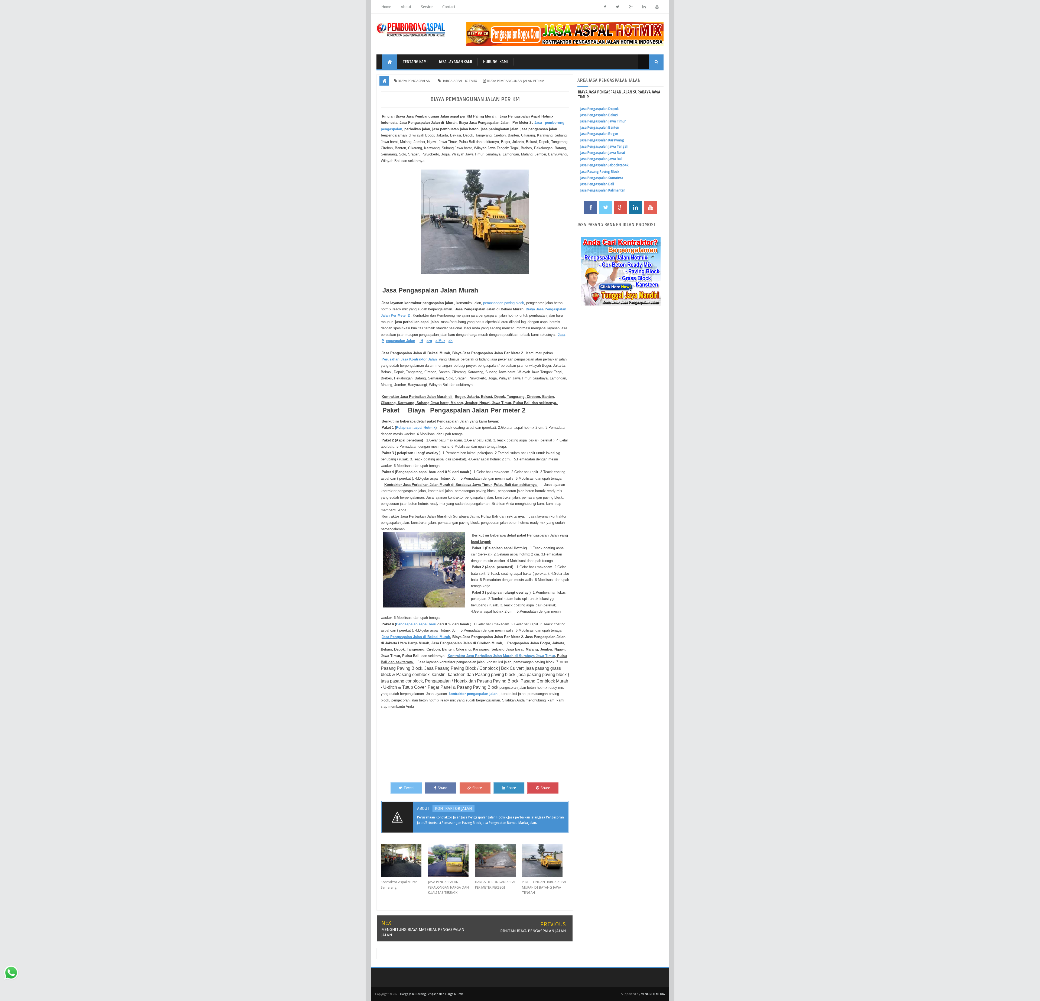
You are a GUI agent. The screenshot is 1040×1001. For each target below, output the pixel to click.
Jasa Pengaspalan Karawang (602, 140)
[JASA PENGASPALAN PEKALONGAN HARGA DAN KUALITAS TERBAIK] (451, 860)
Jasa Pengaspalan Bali (597, 184)
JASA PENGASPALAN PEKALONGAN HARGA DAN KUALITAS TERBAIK (448, 887)
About (406, 7)
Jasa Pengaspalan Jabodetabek (604, 165)
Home (386, 7)
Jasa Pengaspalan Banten (599, 127)
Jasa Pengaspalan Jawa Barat (602, 153)
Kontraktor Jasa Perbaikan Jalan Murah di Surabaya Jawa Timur (501, 656)
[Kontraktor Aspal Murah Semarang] (404, 860)
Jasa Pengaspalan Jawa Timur (603, 121)
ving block (515, 303)
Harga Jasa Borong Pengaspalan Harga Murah (431, 994)
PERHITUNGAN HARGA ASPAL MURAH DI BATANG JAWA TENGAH (544, 887)
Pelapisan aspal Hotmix (415, 427)
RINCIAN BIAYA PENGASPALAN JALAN (533, 931)
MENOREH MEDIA (653, 994)
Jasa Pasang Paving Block (599, 172)
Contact (448, 7)
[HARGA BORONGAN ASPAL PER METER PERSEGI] (498, 860)
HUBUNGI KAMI (495, 62)
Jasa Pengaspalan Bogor (599, 134)
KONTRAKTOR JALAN (453, 808)
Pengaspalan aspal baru (416, 624)
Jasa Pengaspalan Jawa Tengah (604, 146)
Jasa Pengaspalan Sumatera (601, 178)
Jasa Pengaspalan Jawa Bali (601, 159)
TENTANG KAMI (415, 62)
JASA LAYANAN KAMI (455, 62)
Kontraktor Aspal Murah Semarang (399, 884)
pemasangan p (494, 303)
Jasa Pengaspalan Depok (599, 109)
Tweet (409, 788)
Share (442, 788)
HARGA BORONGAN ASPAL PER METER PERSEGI (495, 884)
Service (427, 7)
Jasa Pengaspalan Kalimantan (602, 190)
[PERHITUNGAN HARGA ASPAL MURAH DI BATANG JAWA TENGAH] (545, 860)
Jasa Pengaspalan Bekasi (599, 115)
